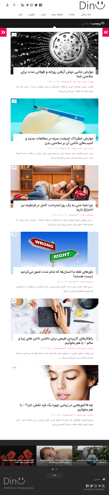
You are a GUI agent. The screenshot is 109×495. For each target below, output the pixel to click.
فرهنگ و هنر (57, 14)
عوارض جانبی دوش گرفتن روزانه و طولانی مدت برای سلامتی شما (57, 74)
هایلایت (73, 148)
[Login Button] (7, 5)
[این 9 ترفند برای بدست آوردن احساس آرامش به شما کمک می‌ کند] (91, 456)
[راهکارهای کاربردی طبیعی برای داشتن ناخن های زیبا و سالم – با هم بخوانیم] (54, 319)
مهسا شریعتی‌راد (58, 348)
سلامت (72, 14)
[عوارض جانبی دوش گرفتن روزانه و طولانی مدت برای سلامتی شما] (54, 53)
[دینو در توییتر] (36, 5)
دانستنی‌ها (89, 281)
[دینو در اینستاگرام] (31, 5)
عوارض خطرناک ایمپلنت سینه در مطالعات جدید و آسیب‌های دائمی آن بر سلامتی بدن (59, 141)
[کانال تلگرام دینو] (27, 5)
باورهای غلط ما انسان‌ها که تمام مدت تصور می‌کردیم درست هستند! (57, 274)
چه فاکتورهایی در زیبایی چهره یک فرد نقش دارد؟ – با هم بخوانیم (56, 407)
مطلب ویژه (77, 81)
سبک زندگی (86, 14)
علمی (43, 14)
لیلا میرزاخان (65, 81)
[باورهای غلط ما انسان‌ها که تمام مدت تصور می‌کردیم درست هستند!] (54, 253)
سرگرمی (32, 14)
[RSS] (22, 5)
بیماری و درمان (88, 148)
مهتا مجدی (72, 281)
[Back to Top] (54, 476)
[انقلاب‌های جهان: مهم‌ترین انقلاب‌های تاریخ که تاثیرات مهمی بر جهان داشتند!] (18, 456)
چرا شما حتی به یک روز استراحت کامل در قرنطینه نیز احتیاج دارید (57, 208)
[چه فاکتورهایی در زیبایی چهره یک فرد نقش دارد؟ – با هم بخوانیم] (54, 386)
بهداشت (90, 81)
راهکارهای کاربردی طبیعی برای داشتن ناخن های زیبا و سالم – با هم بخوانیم (55, 341)
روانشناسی (89, 215)
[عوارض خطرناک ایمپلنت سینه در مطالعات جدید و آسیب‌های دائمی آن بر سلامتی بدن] (54, 119)
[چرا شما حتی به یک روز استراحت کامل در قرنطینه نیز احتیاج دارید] (54, 186)
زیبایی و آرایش (81, 348)
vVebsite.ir (99, 489)
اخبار (20, 14)
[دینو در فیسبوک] (40, 5)
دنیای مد (90, 348)
